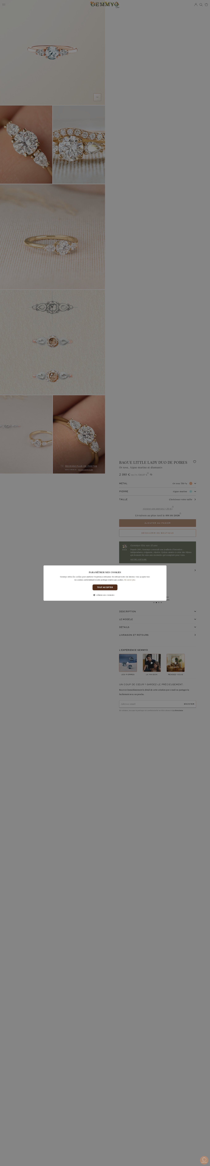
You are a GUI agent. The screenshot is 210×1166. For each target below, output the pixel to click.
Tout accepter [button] (105, 587)
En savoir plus (129, 579)
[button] (105, 595)
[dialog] (105, 583)
